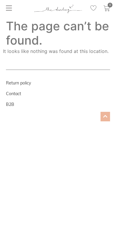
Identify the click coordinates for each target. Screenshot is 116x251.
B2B (10, 104)
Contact (13, 93)
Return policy (18, 83)
